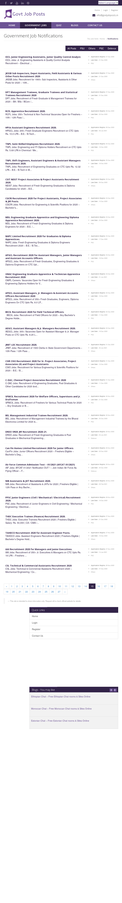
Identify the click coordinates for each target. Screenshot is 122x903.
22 (26, 591)
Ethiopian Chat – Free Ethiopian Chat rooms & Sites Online (60, 696)
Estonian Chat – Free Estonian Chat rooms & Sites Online (60, 720)
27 (59, 591)
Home (97, 10)
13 (79, 586)
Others (91, 48)
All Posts (72, 48)
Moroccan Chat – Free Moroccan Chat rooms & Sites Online (61, 708)
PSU (82, 48)
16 (98, 586)
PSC (101, 48)
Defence (112, 48)
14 (85, 586)
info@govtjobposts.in (107, 15)
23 (33, 591)
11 (66, 586)
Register (114, 10)
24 (39, 591)
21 (20, 591)
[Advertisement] (73, 664)
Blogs (74, 25)
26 (52, 591)
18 (111, 586)
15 (92, 586)
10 (59, 586)
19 (7, 591)
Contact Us (95, 25)
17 (105, 586)
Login (105, 10)
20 (13, 591)
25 (46, 591)
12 (72, 586)
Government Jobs (36, 25)
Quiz (58, 25)
